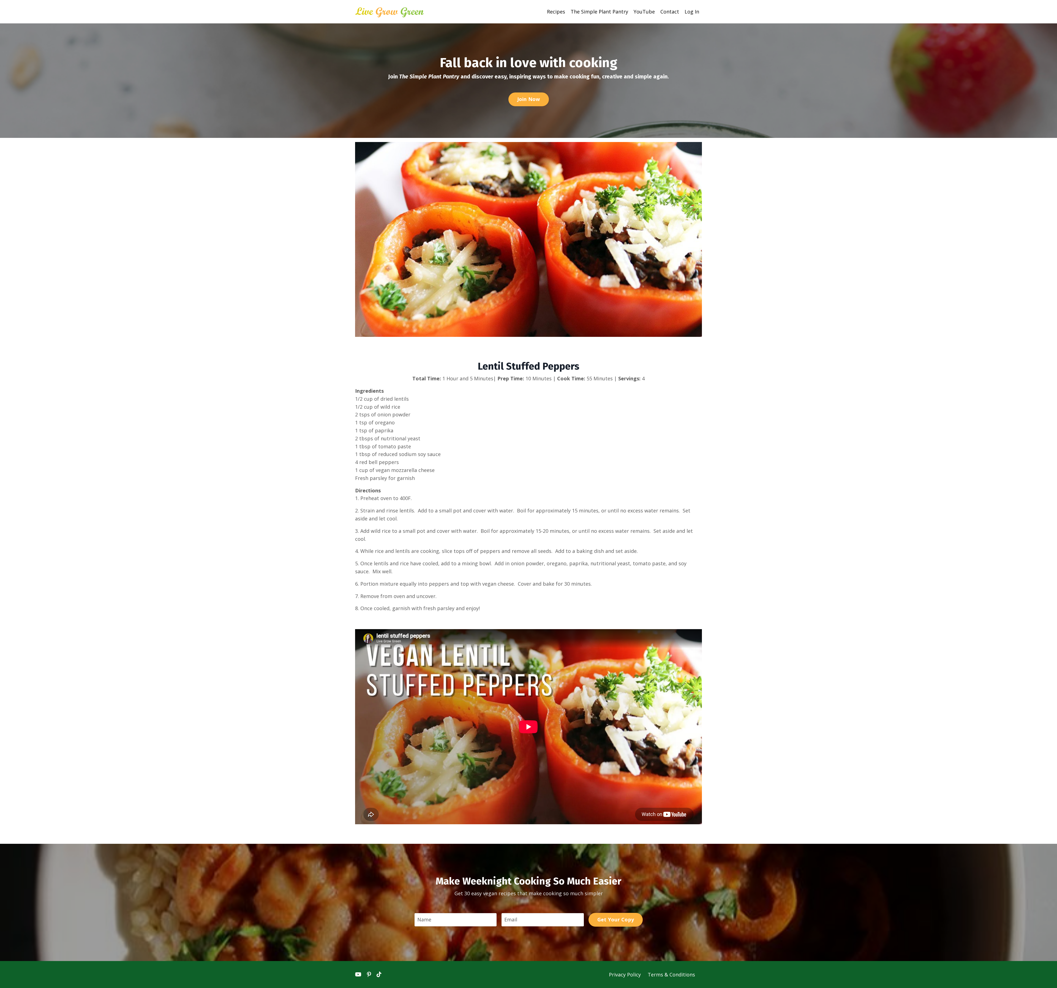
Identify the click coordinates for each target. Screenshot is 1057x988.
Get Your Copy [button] (615, 919)
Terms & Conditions (671, 974)
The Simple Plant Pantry (599, 11)
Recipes (556, 11)
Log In (692, 11)
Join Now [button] (528, 99)
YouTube (644, 11)
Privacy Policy (625, 974)
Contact (669, 11)
